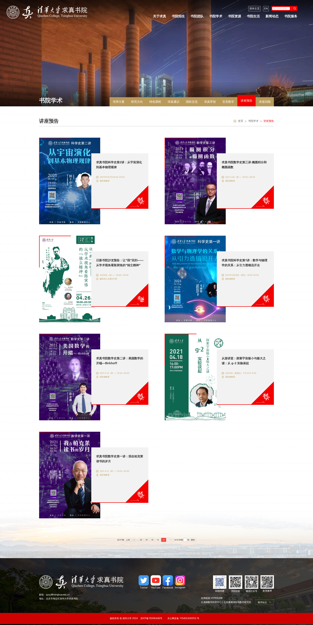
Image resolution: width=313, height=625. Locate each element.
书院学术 (215, 16)
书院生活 (253, 16)
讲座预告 (246, 100)
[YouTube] (156, 582)
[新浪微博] (267, 584)
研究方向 (137, 101)
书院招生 (178, 16)
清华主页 (254, 8)
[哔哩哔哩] (220, 584)
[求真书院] (47, 12)
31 (158, 540)
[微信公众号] (251, 584)
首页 (240, 120)
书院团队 (197, 16)
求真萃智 (210, 101)
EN (266, 8)
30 (152, 540)
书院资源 (234, 16)
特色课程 (155, 101)
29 (147, 540)
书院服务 (290, 16)
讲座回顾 (265, 101)
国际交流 (192, 101)
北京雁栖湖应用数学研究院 (237, 602)
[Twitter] (144, 582)
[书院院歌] (235, 584)
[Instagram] (180, 582)
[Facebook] (168, 582)
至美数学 (228, 101)
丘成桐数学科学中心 (211, 602)
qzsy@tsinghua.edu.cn (58, 594)
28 (141, 540)
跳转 (193, 540)
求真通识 (173, 101)
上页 (128, 540)
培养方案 (119, 101)
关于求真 (159, 16)
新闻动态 (272, 16)
